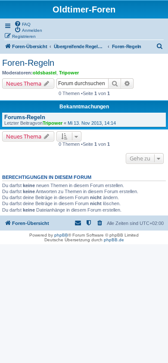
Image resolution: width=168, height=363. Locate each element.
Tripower (69, 72)
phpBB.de (114, 239)
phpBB (61, 235)
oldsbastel (44, 72)
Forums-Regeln (24, 117)
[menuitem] (22, 24)
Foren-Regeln (28, 63)
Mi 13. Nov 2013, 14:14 (92, 123)
